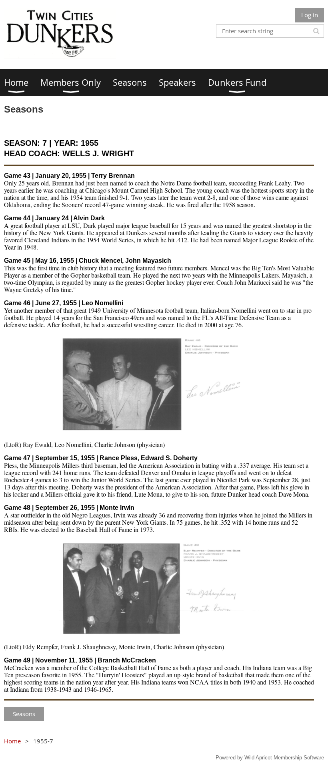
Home (12, 741)
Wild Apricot (258, 758)
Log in (309, 15)
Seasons (24, 714)
